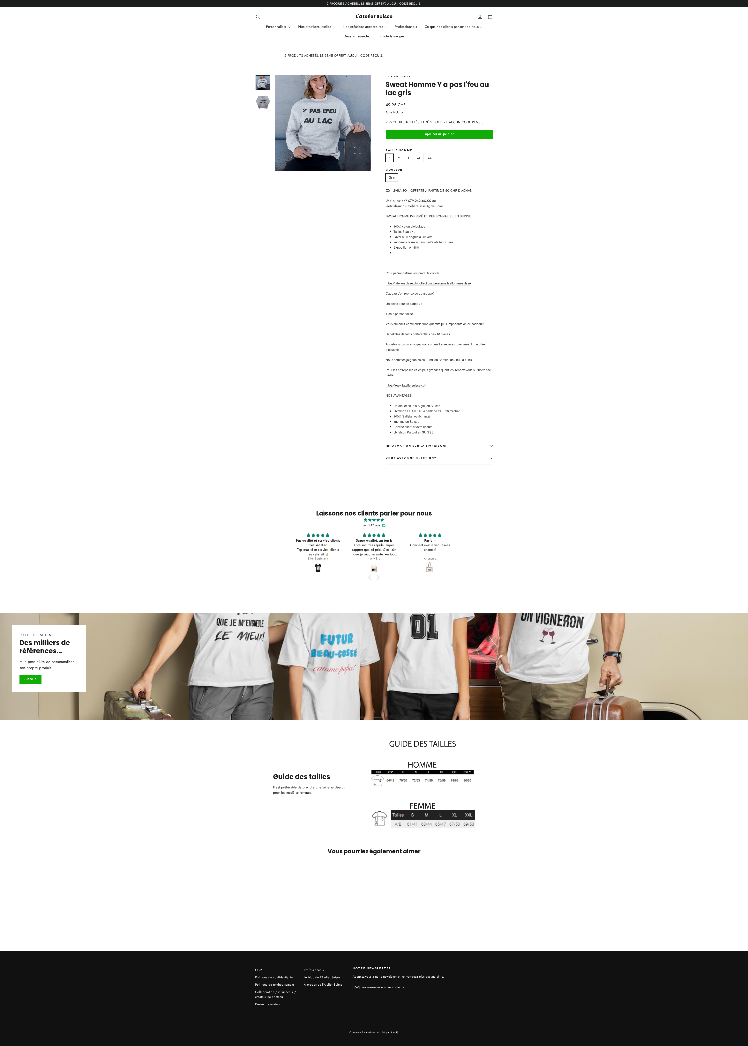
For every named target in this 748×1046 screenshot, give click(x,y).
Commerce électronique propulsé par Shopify (374, 1032)
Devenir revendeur (358, 36)
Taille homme (399, 150)
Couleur (394, 169)
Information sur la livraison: (416, 446)
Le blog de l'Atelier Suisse (322, 977)
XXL (430, 157)
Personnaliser (277, 26)
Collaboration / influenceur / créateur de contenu (275, 994)
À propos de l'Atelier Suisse (323, 984)
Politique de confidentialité (274, 977)
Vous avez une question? (411, 458)
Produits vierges (392, 36)
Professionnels (406, 26)
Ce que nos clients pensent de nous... (453, 26)
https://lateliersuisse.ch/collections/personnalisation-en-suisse (428, 283)
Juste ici (30, 679)
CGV (258, 970)
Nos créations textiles (315, 26)
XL (419, 157)
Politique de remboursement (274, 984)
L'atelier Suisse (374, 16)
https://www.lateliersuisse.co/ (405, 385)
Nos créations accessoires (363, 26)
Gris (392, 177)
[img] (374, 520)
